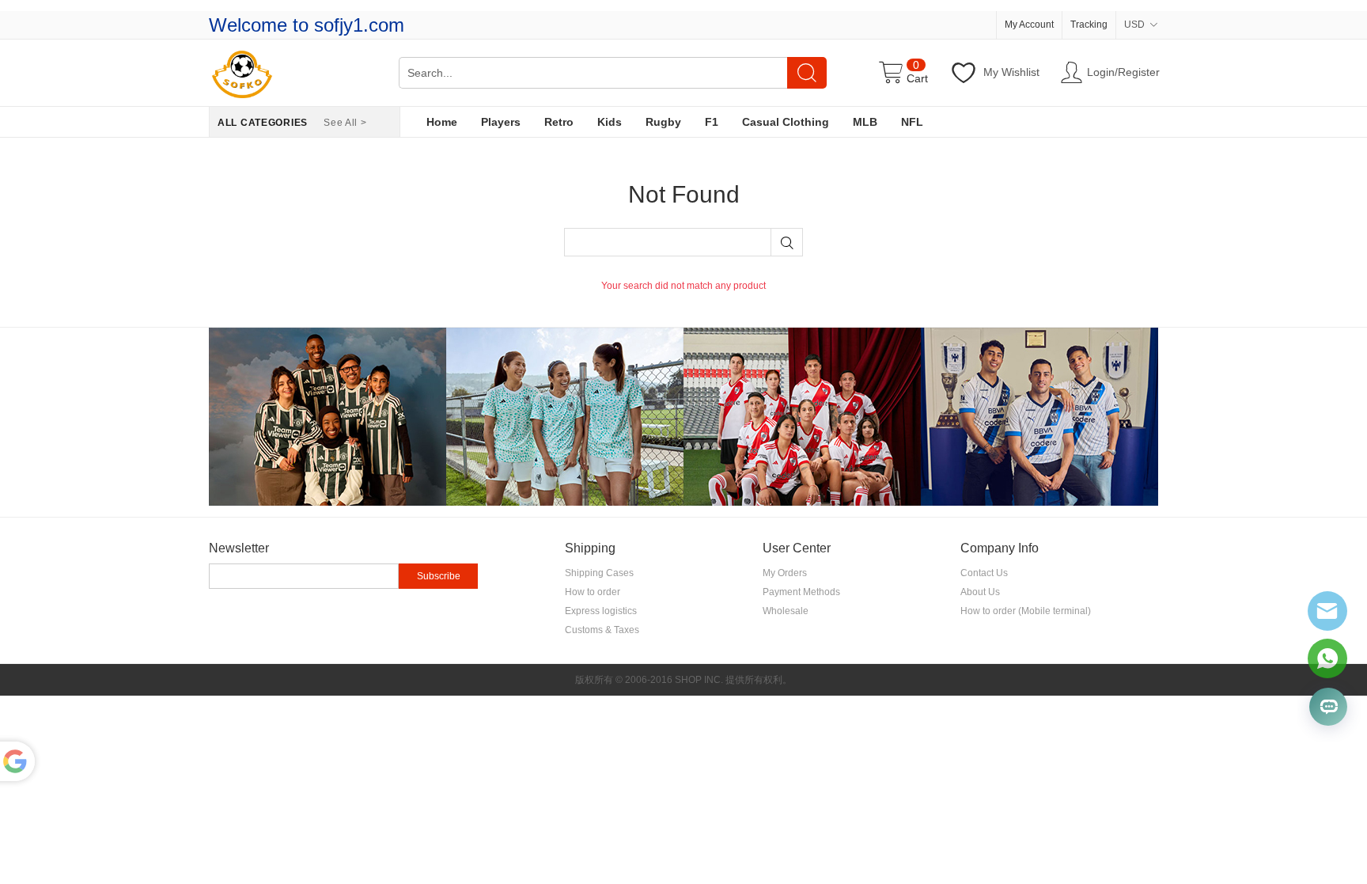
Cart (917, 78)
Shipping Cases (599, 573)
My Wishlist (1011, 72)
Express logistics (601, 611)
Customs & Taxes (602, 629)
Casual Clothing (785, 122)
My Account (1029, 24)
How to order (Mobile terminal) (1025, 611)
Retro (559, 122)
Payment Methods (801, 592)
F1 (711, 122)
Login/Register (1122, 72)
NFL (912, 122)
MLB (865, 122)
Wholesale (785, 611)
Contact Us (984, 573)
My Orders (785, 573)
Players (501, 122)
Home (441, 122)
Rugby (663, 122)
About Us (980, 592)
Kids (609, 122)
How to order (592, 592)
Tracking (1089, 24)
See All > (345, 122)
